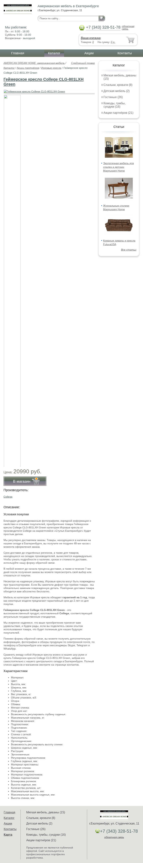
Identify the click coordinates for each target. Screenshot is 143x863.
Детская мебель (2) (117, 91)
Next (90, 278)
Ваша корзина (91, 38)
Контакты (124, 53)
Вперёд (88, 89)
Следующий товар (83, 63)
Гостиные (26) (113, 97)
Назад (9, 89)
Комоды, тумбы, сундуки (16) (114, 105)
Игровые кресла (51, 67)
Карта (8, 834)
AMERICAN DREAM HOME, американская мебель (34, 63)
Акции (89, 53)
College (8, 496)
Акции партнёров (28, 67)
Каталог (54, 53)
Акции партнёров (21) (118, 112)
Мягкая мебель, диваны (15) (45, 812)
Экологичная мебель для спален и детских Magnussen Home (118, 167)
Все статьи (128, 249)
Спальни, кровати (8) (118, 84)
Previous (10, 278)
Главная (17, 53)
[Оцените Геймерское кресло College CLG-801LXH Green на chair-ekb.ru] (49, 91)
